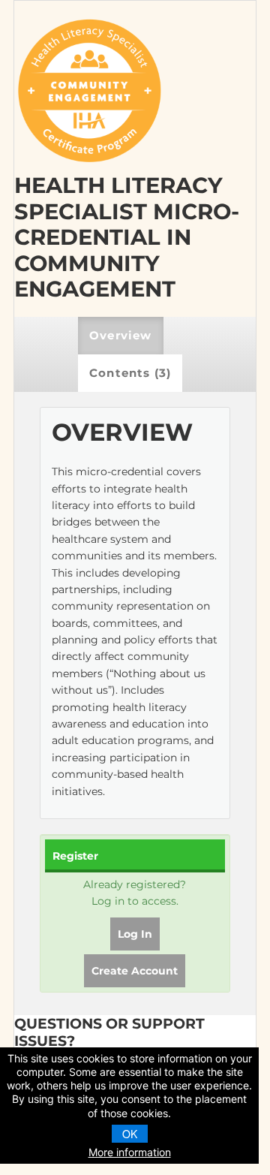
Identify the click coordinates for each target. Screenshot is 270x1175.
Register (75, 856)
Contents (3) (130, 373)
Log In (135, 934)
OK (129, 1133)
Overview (120, 335)
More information (129, 1152)
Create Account (135, 971)
